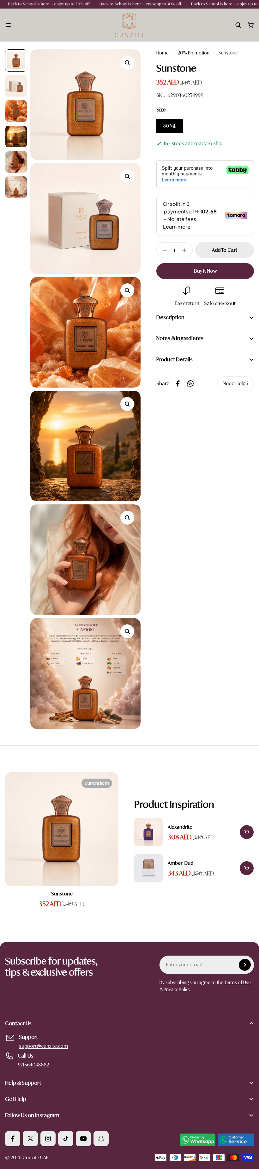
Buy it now (205, 271)
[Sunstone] (61, 829)
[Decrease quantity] (163, 250)
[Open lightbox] (127, 63)
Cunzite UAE (35, 1157)
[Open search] (238, 25)
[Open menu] (8, 25)
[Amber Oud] (194, 868)
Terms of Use (237, 982)
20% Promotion (193, 52)
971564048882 (33, 1065)
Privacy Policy (177, 989)
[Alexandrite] (194, 832)
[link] (235, 383)
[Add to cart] (247, 832)
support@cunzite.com (43, 1046)
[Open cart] (250, 25)
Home (162, 52)
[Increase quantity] (186, 250)
